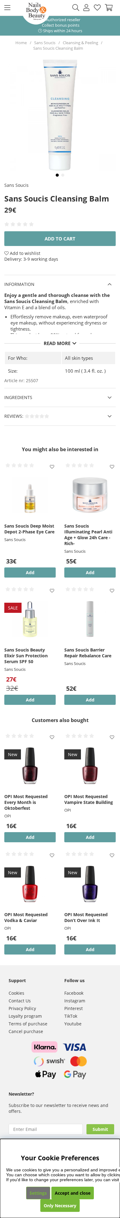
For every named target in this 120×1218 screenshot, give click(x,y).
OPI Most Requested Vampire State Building (88, 799)
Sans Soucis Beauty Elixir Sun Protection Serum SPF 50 (26, 655)
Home (21, 42)
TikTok (70, 1016)
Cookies (16, 993)
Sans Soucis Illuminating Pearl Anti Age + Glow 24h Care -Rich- (88, 534)
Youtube (73, 1024)
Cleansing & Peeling (80, 42)
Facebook (73, 993)
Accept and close (72, 1193)
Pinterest (73, 1008)
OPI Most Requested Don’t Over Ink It (86, 917)
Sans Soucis (44, 42)
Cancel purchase (26, 1031)
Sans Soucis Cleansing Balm (58, 48)
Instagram (74, 1001)
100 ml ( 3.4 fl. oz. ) (85, 371)
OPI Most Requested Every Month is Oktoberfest (26, 802)
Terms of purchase (28, 1024)
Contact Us (20, 1001)
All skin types (79, 358)
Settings (38, 1193)
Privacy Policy (22, 1008)
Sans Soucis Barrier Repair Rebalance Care (87, 653)
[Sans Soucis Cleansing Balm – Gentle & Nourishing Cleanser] (57, 175)
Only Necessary (60, 1205)
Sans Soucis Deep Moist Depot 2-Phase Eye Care (29, 529)
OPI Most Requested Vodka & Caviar (26, 917)
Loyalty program (25, 1016)
